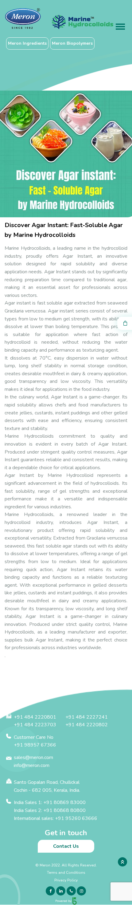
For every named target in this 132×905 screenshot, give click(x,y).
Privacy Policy (66, 880)
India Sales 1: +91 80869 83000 (50, 802)
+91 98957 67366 (35, 745)
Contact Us (66, 846)
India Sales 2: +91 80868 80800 (50, 810)
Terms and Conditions (66, 872)
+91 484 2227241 (86, 717)
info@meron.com (31, 765)
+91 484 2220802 (86, 724)
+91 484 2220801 (35, 717)
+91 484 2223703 (35, 724)
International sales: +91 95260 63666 (55, 818)
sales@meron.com (33, 757)
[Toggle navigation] (120, 27)
